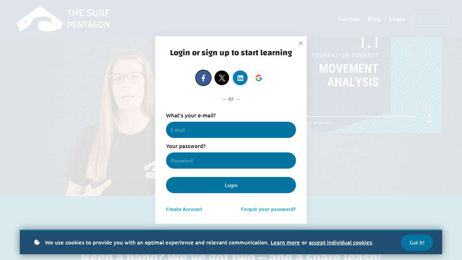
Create (184, 209)
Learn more (285, 242)
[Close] (300, 42)
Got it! (417, 242)
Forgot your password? (268, 209)
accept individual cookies (340, 242)
